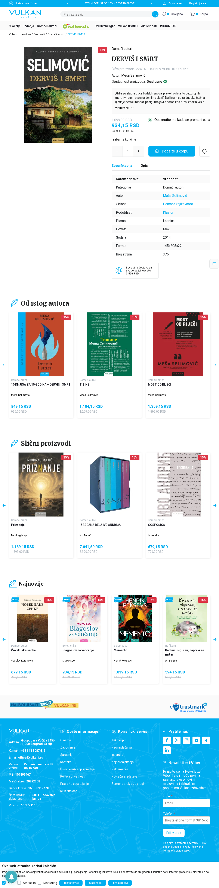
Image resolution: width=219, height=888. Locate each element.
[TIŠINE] (109, 344)
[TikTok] (206, 740)
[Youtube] (196, 740)
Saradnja (66, 754)
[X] (177, 740)
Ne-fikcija (170, 645)
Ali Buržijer (171, 660)
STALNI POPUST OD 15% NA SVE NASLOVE (110, 3)
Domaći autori (56, 34)
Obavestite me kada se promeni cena (182, 120)
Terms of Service (173, 850)
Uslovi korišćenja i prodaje (77, 769)
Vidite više (122, 108)
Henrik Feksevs (123, 660)
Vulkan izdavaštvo (20, 34)
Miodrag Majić (19, 535)
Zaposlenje (67, 747)
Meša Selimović (133, 75)
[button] (199, 14)
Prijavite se (173, 832)
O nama (65, 740)
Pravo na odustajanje (74, 783)
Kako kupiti (119, 740)
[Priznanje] (41, 485)
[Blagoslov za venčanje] (83, 618)
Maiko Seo (68, 660)
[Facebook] (167, 740)
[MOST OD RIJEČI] (178, 344)
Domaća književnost (178, 204)
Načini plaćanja (122, 747)
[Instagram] (186, 740)
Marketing (50, 882)
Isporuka (117, 754)
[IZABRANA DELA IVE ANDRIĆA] (109, 485)
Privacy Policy (190, 846)
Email (166, 796)
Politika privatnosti (72, 776)
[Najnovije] (15, 600)
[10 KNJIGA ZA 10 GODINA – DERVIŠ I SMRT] (41, 344)
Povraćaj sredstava (125, 776)
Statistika (29, 882)
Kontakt (65, 762)
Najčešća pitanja (123, 762)
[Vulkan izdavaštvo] (25, 14)
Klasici (168, 212)
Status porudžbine (26, 3)
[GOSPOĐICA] (178, 485)
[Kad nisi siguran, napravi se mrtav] (186, 618)
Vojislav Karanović (22, 660)
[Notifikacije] (11, 877)
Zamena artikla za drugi (128, 783)
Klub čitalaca (68, 791)
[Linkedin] (167, 750)
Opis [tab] (144, 166)
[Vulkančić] (75, 25)
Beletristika (69, 645)
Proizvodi (39, 34)
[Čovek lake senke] (32, 618)
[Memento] (135, 618)
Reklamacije (120, 769)
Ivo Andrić (85, 535)
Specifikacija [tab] (122, 166)
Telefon (168, 813)
